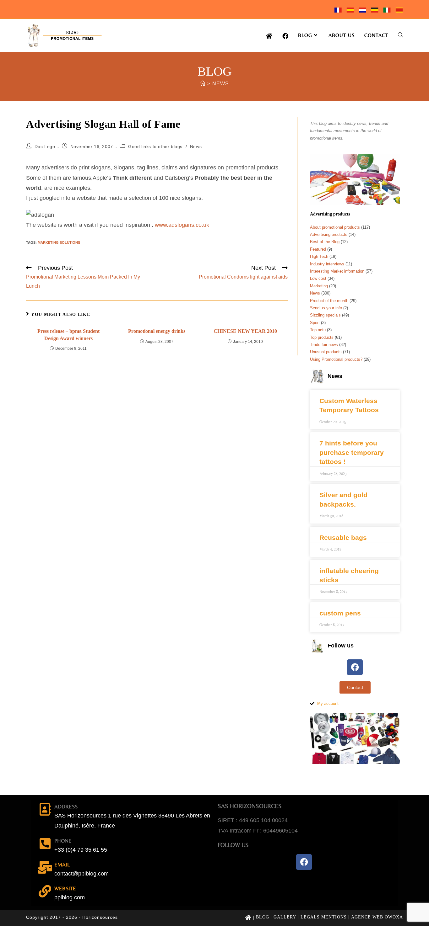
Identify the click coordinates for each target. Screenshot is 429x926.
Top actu (318, 329)
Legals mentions (324, 917)
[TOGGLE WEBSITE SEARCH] (400, 35)
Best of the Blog (324, 241)
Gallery (285, 917)
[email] (45, 867)
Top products (322, 337)
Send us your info (326, 308)
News (220, 83)
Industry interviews (327, 264)
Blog (262, 917)
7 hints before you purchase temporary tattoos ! (351, 452)
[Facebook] (355, 667)
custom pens (340, 613)
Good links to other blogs (155, 146)
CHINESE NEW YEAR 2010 (245, 331)
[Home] (202, 83)
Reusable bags (343, 537)
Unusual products (326, 351)
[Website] (45, 891)
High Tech (319, 256)
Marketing (319, 286)
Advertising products (328, 234)
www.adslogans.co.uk (182, 225)
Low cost (318, 278)
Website (65, 888)
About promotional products (335, 227)
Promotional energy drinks (156, 331)
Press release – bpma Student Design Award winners (68, 334)
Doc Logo (45, 146)
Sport (315, 322)
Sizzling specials (325, 315)
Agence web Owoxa (377, 917)
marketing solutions (59, 242)
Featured (318, 249)
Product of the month (329, 300)
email (62, 864)
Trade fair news (324, 344)
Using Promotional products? (336, 359)
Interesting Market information (337, 271)
